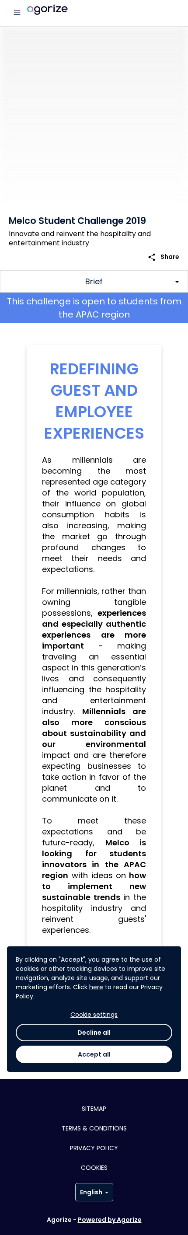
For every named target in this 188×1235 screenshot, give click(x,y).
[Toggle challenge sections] (94, 282)
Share (163, 257)
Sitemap (94, 1108)
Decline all (94, 1032)
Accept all (94, 1054)
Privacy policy (94, 1148)
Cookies (94, 1167)
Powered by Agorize (110, 1219)
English (91, 1192)
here (96, 987)
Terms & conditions (94, 1128)
